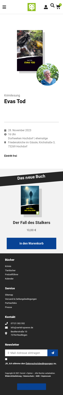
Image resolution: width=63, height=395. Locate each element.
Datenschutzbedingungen (39, 363)
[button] (52, 5)
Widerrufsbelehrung (13, 376)
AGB (37, 376)
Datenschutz (28, 376)
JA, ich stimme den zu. (31, 364)
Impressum (46, 376)
